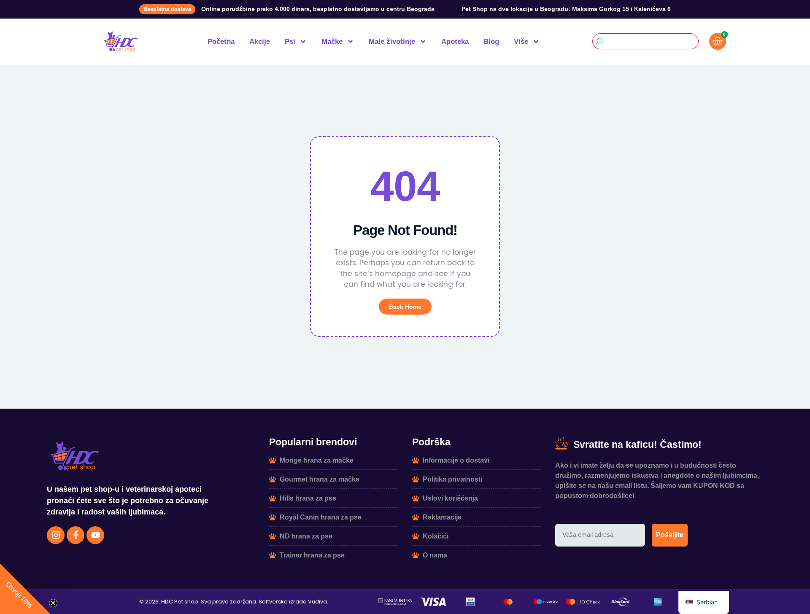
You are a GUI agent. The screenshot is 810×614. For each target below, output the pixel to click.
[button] (25, 588)
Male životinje (392, 42)
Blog (491, 42)
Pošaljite (669, 535)
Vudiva (317, 602)
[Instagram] (56, 535)
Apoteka (455, 42)
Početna (221, 42)
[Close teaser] (53, 603)
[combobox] (645, 41)
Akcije (259, 42)
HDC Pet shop (179, 602)
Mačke (332, 42)
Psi (290, 42)
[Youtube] (95, 535)
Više (521, 42)
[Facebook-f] (75, 535)
